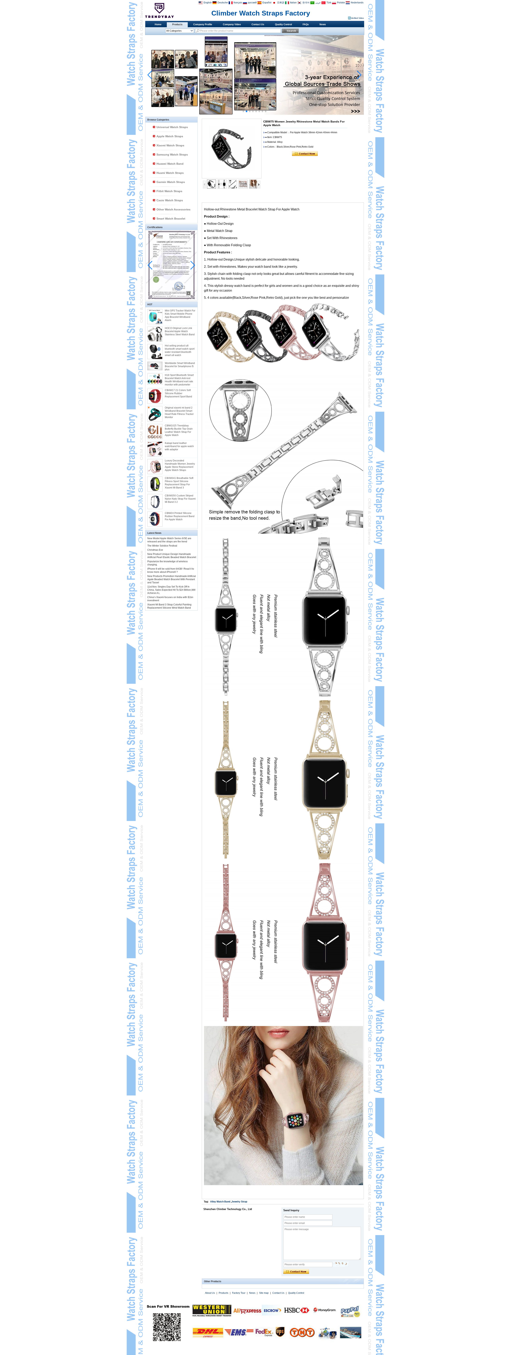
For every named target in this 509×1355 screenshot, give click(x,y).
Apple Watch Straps (169, 136)
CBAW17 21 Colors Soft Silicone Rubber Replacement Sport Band (178, 393)
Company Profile (202, 24)
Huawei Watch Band (170, 163)
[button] (243, 111)
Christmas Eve (155, 550)
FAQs (306, 24)
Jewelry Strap (239, 1201)
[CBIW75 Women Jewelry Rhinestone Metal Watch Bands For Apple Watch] (231, 148)
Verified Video (357, 18)
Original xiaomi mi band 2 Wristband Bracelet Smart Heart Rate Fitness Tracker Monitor (179, 412)
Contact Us (258, 24)
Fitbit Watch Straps (169, 191)
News (323, 24)
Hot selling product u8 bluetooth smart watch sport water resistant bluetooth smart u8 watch (179, 350)
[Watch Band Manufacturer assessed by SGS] (254, 114)
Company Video (232, 24)
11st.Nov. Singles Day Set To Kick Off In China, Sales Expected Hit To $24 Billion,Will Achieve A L (171, 589)
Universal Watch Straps (172, 127)
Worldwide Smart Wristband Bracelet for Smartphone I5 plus (180, 366)
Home (158, 24)
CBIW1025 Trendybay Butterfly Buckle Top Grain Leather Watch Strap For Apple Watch (179, 430)
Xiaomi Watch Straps (170, 145)
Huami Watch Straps (170, 172)
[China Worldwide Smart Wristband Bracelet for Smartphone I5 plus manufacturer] (154, 366)
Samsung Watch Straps (172, 154)
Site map (264, 1293)
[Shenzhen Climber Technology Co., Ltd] (159, 10)
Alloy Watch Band (220, 1201)
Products (177, 24)
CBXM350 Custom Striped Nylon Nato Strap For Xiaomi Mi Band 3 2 (180, 498)
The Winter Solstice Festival (162, 545)
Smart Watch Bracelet (170, 218)
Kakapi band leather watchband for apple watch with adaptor (179, 446)
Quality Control (283, 24)
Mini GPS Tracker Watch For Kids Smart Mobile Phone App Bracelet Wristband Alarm (180, 315)
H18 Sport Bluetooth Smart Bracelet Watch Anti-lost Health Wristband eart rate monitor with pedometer (179, 380)
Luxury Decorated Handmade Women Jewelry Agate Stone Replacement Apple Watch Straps (180, 465)
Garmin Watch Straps (170, 182)
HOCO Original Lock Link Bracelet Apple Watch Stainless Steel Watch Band (180, 331)
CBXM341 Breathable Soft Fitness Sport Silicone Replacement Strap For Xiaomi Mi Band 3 (179, 483)
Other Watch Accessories (173, 209)
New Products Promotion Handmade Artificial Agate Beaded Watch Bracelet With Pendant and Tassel (171, 579)
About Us (210, 1293)
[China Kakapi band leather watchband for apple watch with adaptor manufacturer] (154, 449)
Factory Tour (238, 1293)
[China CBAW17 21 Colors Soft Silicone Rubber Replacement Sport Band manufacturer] (154, 396)
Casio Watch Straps (169, 200)
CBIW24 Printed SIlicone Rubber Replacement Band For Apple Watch (179, 516)
